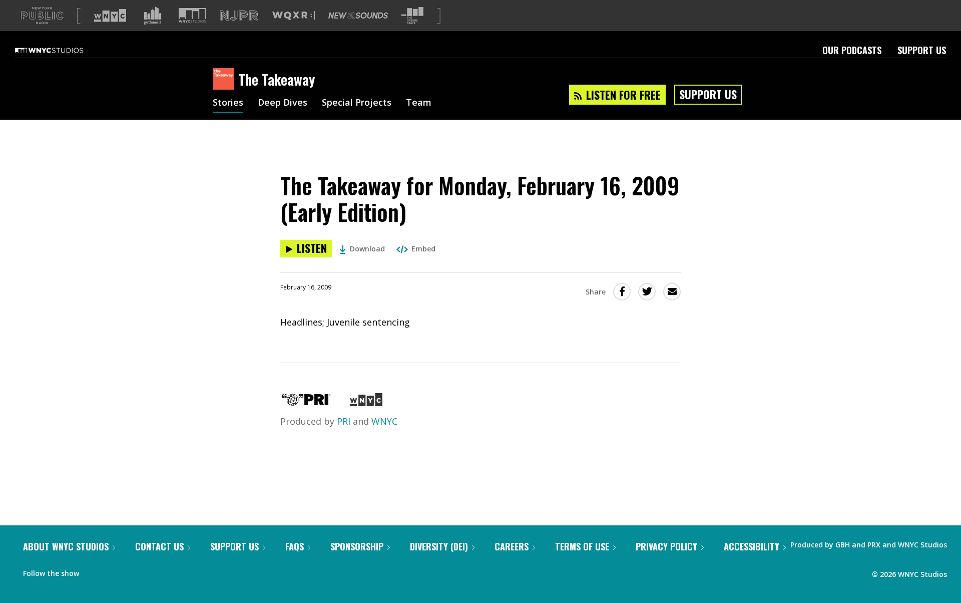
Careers (512, 546)
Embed (423, 248)
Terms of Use (582, 546)
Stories (228, 103)
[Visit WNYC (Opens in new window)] (110, 15)
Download (367, 248)
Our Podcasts (851, 50)
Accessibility (751, 546)
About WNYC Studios (66, 546)
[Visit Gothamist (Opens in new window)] (152, 16)
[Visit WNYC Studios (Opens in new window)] (192, 15)
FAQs (294, 546)
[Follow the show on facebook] (93, 571)
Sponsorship (356, 546)
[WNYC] (366, 403)
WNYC (384, 421)
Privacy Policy (666, 546)
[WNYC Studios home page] (61, 50)
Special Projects (356, 103)
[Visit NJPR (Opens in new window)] (239, 16)
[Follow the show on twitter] (113, 571)
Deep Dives (282, 103)
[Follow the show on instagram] (132, 571)
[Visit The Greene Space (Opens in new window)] (412, 16)
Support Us (921, 50)
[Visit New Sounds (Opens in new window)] (358, 15)
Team (418, 103)
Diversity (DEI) (439, 546)
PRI (343, 421)
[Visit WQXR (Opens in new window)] (293, 16)
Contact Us (159, 546)
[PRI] (306, 403)
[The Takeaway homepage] (225, 79)
